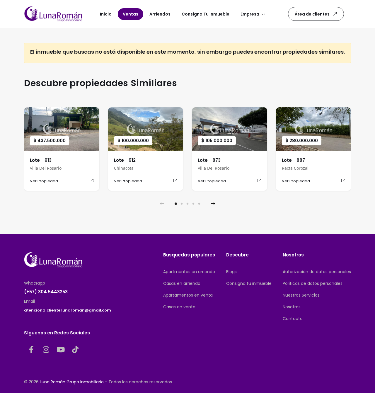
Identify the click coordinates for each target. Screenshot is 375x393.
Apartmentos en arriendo (189, 272)
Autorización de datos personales (317, 272)
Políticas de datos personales (312, 283)
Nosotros (292, 307)
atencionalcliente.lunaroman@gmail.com (67, 310)
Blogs (231, 272)
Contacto (293, 318)
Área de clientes (312, 14)
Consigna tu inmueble (249, 283)
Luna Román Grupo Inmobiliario (72, 382)
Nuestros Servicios (301, 295)
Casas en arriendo (181, 283)
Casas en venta (179, 307)
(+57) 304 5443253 (46, 292)
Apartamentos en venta (188, 295)
